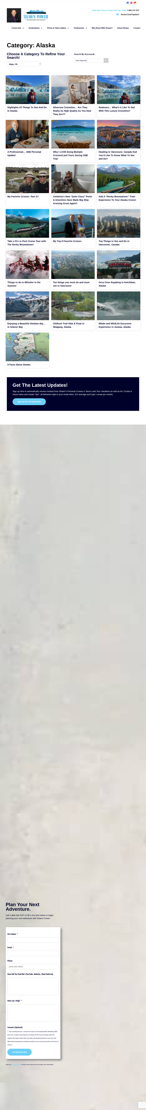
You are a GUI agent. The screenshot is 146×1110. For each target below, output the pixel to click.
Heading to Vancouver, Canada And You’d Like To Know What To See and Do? (118, 155)
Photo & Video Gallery (56, 28)
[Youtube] (135, 3)
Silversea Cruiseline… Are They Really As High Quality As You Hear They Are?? (72, 110)
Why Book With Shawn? (102, 28)
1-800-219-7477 (17, 915)
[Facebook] (128, 3)
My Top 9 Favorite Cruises (67, 241)
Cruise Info (16, 28)
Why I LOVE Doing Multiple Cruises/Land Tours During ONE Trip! (70, 155)
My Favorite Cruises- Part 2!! (23, 196)
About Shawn (123, 28)
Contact (136, 28)
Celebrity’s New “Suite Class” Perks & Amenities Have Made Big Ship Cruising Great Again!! (72, 200)
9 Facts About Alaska (18, 364)
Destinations (34, 28)
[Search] (106, 60)
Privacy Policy (16, 1064)
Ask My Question (19, 1052)
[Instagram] (131, 3)
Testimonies (79, 28)
